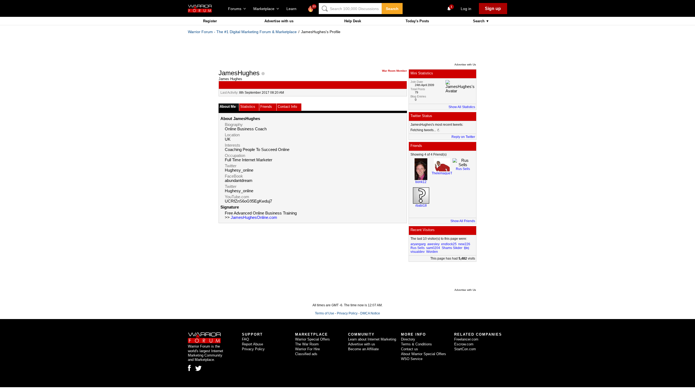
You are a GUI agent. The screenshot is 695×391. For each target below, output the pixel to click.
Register (210, 21)
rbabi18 (421, 205)
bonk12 (421, 182)
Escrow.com (463, 344)
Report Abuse (252, 344)
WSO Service (411, 359)
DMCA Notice (370, 313)
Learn (293, 9)
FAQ (245, 339)
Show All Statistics (461, 107)
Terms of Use (324, 313)
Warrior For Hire (307, 349)
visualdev (417, 252)
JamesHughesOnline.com (254, 217)
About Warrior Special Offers (423, 354)
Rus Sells (463, 169)
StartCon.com (465, 349)
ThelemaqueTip (443, 173)
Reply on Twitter (463, 137)
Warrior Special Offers (312, 339)
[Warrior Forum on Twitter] (198, 368)
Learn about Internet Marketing (372, 339)
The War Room (307, 344)
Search (392, 9)
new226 (464, 244)
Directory (408, 339)
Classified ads (306, 354)
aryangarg (418, 244)
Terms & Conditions (416, 344)
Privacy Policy (347, 313)
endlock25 (449, 244)
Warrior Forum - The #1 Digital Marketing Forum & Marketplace (242, 32)
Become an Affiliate (363, 349)
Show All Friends (462, 221)
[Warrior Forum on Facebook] (189, 368)
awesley (433, 244)
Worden (432, 252)
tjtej (466, 248)
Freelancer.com (466, 339)
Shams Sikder (452, 248)
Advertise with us (278, 21)
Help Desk (352, 21)
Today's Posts (417, 21)
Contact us (409, 349)
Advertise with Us (465, 64)
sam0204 (433, 248)
